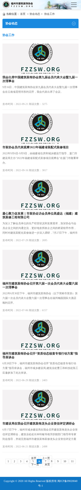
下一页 (35, 464)
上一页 (46, 458)
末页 (47, 464)
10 (64, 461)
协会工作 (49, 14)
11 (72, 461)
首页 (22, 14)
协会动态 (35, 14)
